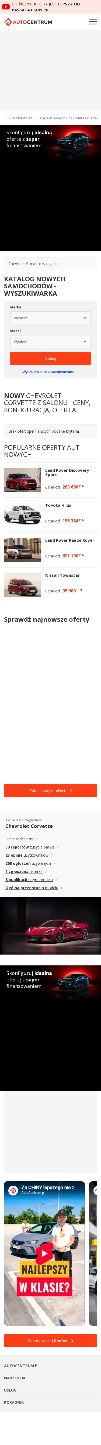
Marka (15, 307)
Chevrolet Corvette (24, 263)
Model (15, 330)
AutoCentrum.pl (28, 22)
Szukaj (50, 358)
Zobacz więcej (47, 790)
